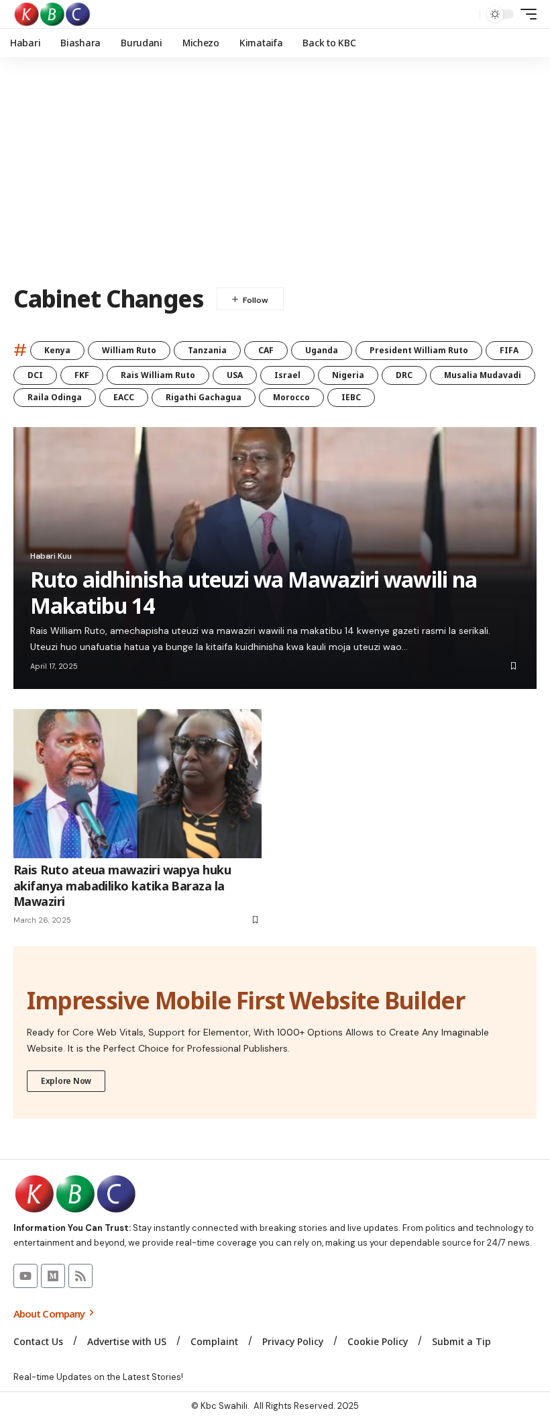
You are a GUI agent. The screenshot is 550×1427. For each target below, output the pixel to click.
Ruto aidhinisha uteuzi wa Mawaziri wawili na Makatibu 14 (253, 592)
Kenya (57, 350)
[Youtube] (25, 1276)
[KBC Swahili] (52, 14)
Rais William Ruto (158, 375)
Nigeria (348, 375)
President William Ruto (419, 350)
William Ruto (129, 350)
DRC (404, 375)
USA (235, 375)
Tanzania (207, 350)
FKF (81, 375)
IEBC (351, 397)
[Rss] (80, 1276)
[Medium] (53, 1276)
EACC (123, 397)
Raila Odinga (55, 397)
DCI (35, 375)
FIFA (509, 350)
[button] (466, 14)
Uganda (321, 350)
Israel (287, 375)
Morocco (291, 397)
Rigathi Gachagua (203, 397)
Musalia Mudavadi (482, 375)
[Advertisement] (275, 171)
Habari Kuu (51, 556)
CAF (266, 350)
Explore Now (66, 1081)
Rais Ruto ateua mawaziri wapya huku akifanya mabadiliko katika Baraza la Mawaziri (122, 885)
